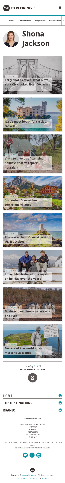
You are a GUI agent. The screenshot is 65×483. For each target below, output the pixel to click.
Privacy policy (33, 478)
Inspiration (40, 20)
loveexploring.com (30, 475)
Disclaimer (45, 478)
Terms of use (20, 478)
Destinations (55, 20)
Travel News (25, 20)
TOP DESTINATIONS (17, 402)
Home (7, 395)
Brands (9, 410)
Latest (11, 20)
